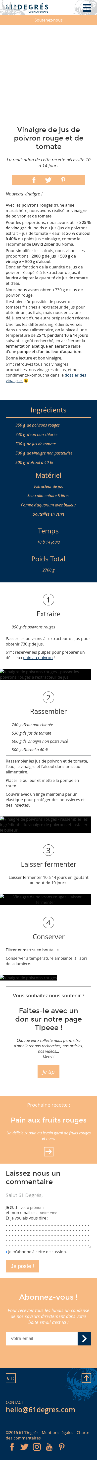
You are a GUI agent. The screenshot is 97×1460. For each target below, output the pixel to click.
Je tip (49, 1071)
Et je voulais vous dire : (27, 1218)
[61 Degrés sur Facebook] (12, 1451)
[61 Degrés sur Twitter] (24, 1451)
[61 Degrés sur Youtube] (49, 1451)
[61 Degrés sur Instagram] (37, 1451)
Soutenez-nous (49, 20)
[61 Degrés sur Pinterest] (61, 1451)
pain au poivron (38, 657)
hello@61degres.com (40, 1409)
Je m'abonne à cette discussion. (37, 1251)
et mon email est (21, 1212)
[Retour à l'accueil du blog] (27, 8)
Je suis (11, 1207)
